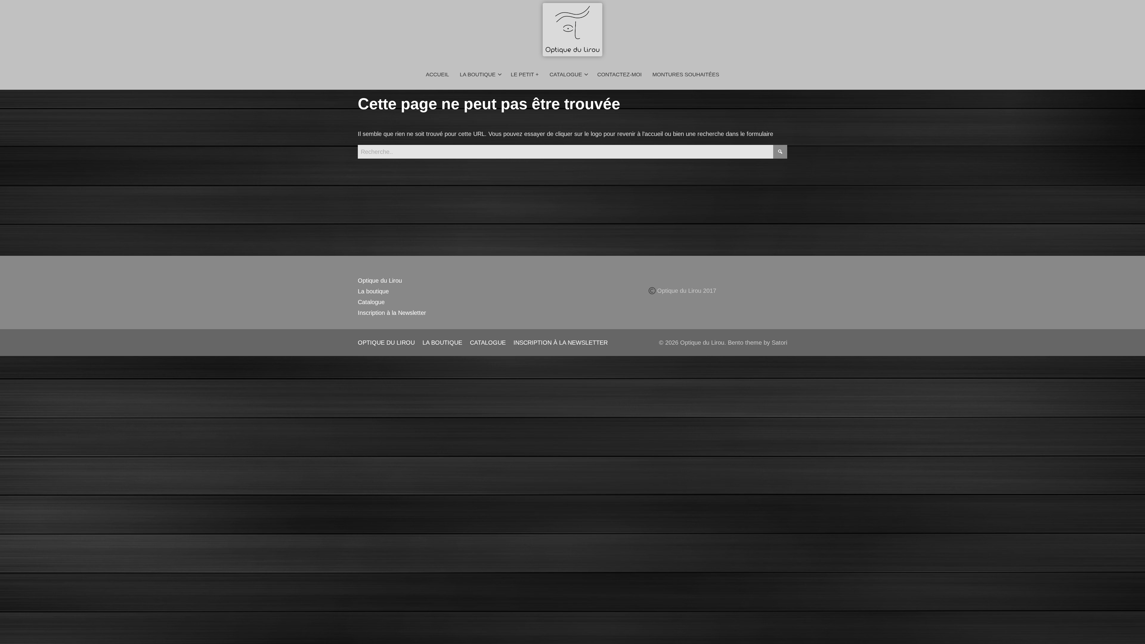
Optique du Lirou (380, 280)
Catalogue (371, 302)
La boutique (373, 291)
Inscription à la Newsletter (392, 312)
